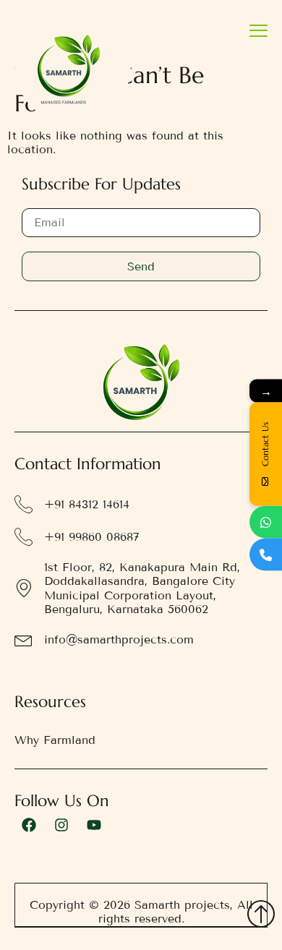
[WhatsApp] (265, 522)
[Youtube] (94, 824)
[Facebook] (28, 824)
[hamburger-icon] (258, 31)
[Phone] (265, 555)
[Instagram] (61, 824)
